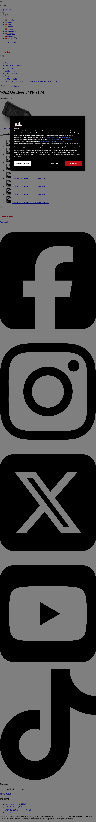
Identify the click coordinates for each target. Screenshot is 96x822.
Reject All (54, 163)
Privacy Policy (66, 137)
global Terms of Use (47, 141)
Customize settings (22, 163)
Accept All (73, 163)
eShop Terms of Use (53, 137)
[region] (48, 143)
